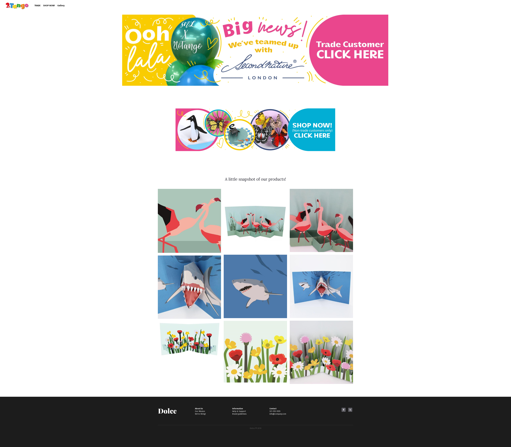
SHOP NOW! (49, 5)
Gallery (61, 5)
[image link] (255, 50)
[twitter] (350, 410)
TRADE (37, 5)
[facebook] (344, 410)
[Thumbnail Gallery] (189, 221)
